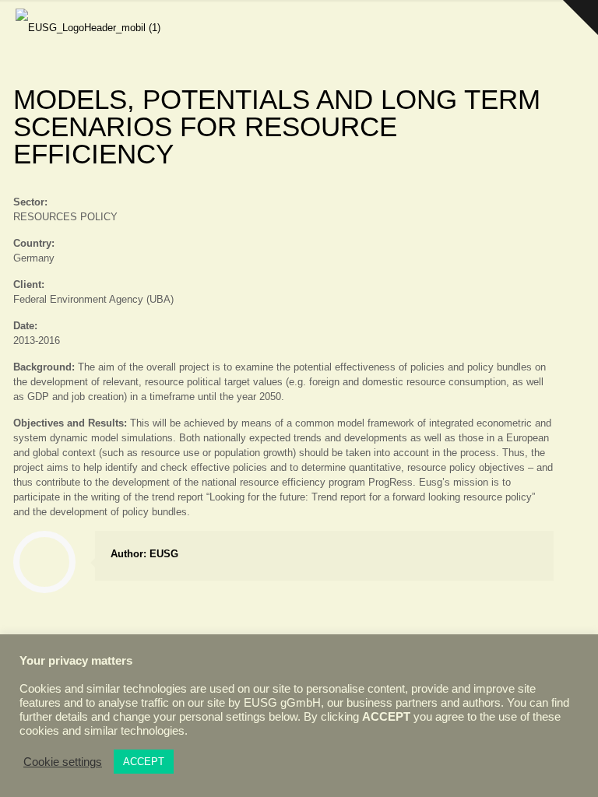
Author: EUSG (144, 554)
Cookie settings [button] (62, 762)
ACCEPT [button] (143, 761)
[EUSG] (88, 23)
